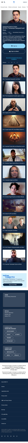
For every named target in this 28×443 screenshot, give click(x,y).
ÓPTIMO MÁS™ (10, 341)
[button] (2, 2)
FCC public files (4, 414)
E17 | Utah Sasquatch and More (10, 230)
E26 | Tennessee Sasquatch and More (11, 79)
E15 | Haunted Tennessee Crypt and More (12, 264)
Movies (24, 7)
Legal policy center (5, 391)
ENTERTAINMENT (10, 331)
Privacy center (4, 395)
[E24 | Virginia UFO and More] (14, 104)
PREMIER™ (9, 337)
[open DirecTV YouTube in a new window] (13, 436)
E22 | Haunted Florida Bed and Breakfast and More (14, 146)
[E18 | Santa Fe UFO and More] (14, 205)
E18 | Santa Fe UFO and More (9, 213)
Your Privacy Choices (7, 400)
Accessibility (3, 419)
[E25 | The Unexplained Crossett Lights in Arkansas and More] (14, 87)
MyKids (8, 355)
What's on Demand (12, 7)
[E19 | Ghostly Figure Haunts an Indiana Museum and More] (14, 188)
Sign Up (15, 46)
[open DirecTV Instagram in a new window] (10, 436)
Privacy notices (4, 405)
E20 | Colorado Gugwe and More (10, 180)
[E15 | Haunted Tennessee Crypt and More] (14, 256)
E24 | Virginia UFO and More (9, 112)
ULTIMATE (17, 334)
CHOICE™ (9, 334)
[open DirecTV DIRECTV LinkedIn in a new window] (1, 436)
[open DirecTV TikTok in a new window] (16, 436)
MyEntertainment (10, 352)
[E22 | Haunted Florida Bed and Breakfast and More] (14, 138)
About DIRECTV (4, 382)
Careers (2, 386)
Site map (3, 409)
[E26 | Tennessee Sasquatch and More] (14, 71)
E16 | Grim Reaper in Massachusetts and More (13, 247)
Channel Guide (4, 7)
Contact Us (3, 423)
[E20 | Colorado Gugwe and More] (14, 172)
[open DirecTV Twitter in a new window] (7, 436)
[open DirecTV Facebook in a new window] (4, 436)
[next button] (17, 62)
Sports (19, 7)
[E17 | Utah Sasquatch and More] (14, 222)
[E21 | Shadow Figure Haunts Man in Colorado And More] (14, 155)
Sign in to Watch (15, 51)
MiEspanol (16, 355)
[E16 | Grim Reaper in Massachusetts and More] (14, 239)
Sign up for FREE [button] (13, 284)
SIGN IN (25, 2)
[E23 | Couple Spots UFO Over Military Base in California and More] (14, 121)
